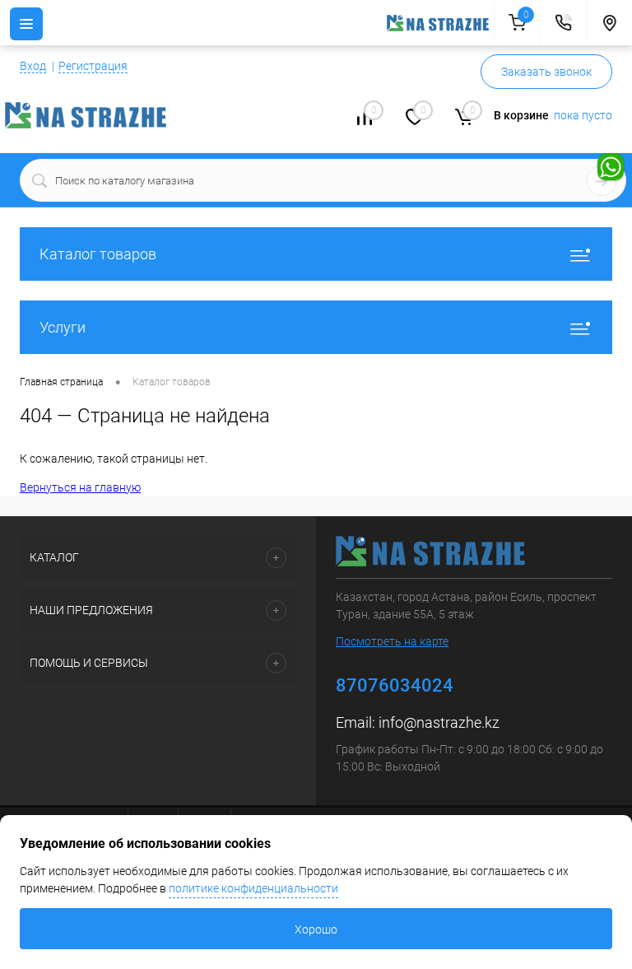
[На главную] (440, 23)
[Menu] (26, 23)
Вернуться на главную (80, 487)
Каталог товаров (98, 254)
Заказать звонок (546, 71)
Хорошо (316, 929)
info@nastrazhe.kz (439, 722)
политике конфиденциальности (253, 888)
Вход (33, 65)
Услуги (63, 327)
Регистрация (93, 65)
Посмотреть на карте (392, 641)
